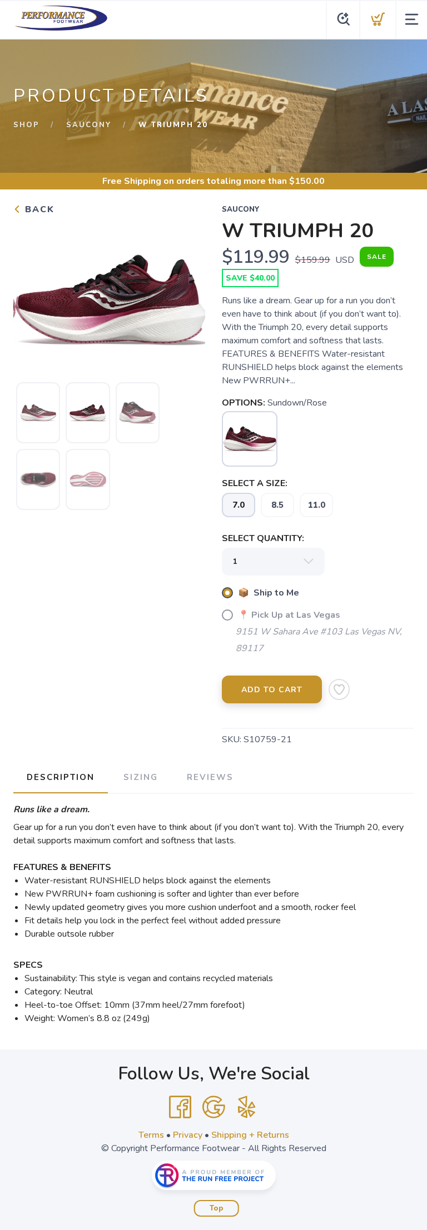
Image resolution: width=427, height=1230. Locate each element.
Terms (151, 1135)
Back (38, 209)
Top (217, 1208)
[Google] (213, 1107)
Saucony (89, 125)
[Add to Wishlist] (339, 689)
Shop (26, 125)
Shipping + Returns (250, 1135)
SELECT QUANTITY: (263, 538)
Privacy (187, 1135)
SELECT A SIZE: (254, 483)
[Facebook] (180, 1107)
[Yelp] (247, 1107)
